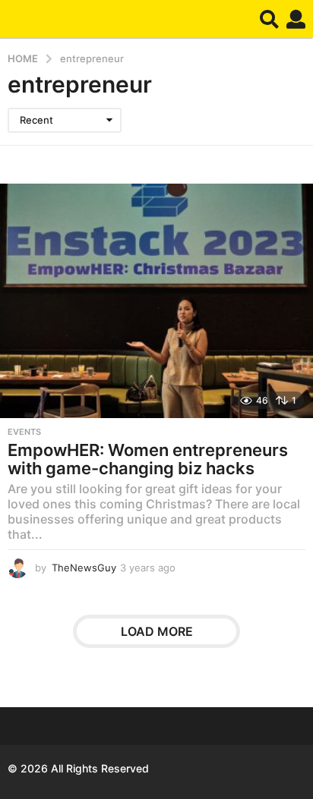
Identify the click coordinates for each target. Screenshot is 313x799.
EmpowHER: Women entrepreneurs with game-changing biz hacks (148, 459)
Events (24, 431)
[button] (269, 19)
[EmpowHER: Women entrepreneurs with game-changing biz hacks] (156, 301)
